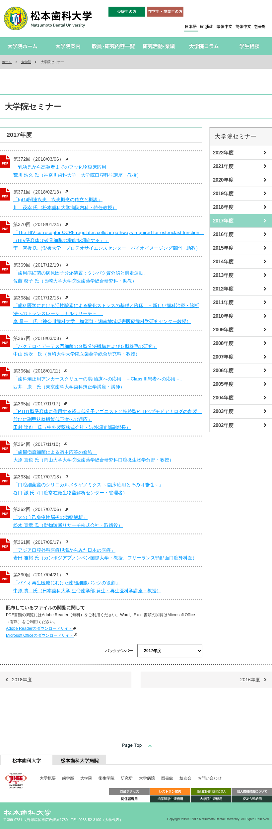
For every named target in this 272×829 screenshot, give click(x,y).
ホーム (7, 62)
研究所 (127, 778)
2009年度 (223, 329)
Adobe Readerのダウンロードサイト (39, 628)
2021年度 (223, 166)
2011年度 (223, 302)
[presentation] (26, 760)
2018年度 (223, 207)
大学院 (26, 62)
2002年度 (223, 425)
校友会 (185, 778)
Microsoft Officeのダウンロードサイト (40, 635)
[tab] (26, 760)
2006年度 (223, 370)
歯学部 (68, 778)
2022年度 (223, 152)
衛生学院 (106, 778)
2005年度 (223, 384)
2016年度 (223, 234)
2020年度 (223, 180)
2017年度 (223, 220)
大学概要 (48, 778)
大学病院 (147, 778)
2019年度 (223, 193)
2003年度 (223, 411)
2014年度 (223, 261)
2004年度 (223, 397)
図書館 (167, 778)
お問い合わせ (210, 778)
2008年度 (223, 343)
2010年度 (223, 316)
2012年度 (223, 288)
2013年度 (223, 275)
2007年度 (223, 357)
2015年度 (223, 248)
